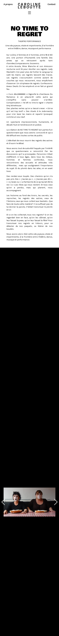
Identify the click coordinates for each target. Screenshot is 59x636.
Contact (51, 4)
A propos (8, 4)
